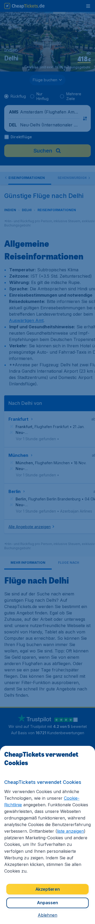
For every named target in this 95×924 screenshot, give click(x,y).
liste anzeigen (70, 831)
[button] (47, 915)
